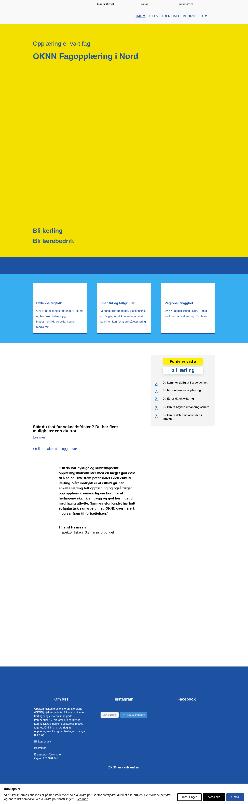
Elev (154, 16)
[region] (124, 794)
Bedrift (190, 16)
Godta (235, 797)
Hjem (141, 16)
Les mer (82, 799)
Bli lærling (48, 230)
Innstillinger (189, 797)
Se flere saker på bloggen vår (55, 449)
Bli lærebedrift (53, 240)
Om (205, 16)
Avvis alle (214, 797)
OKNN (189, 709)
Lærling (170, 16)
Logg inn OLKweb (105, 4)
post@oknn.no (186, 4)
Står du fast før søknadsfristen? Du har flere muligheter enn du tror (75, 428)
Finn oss (144, 4)
